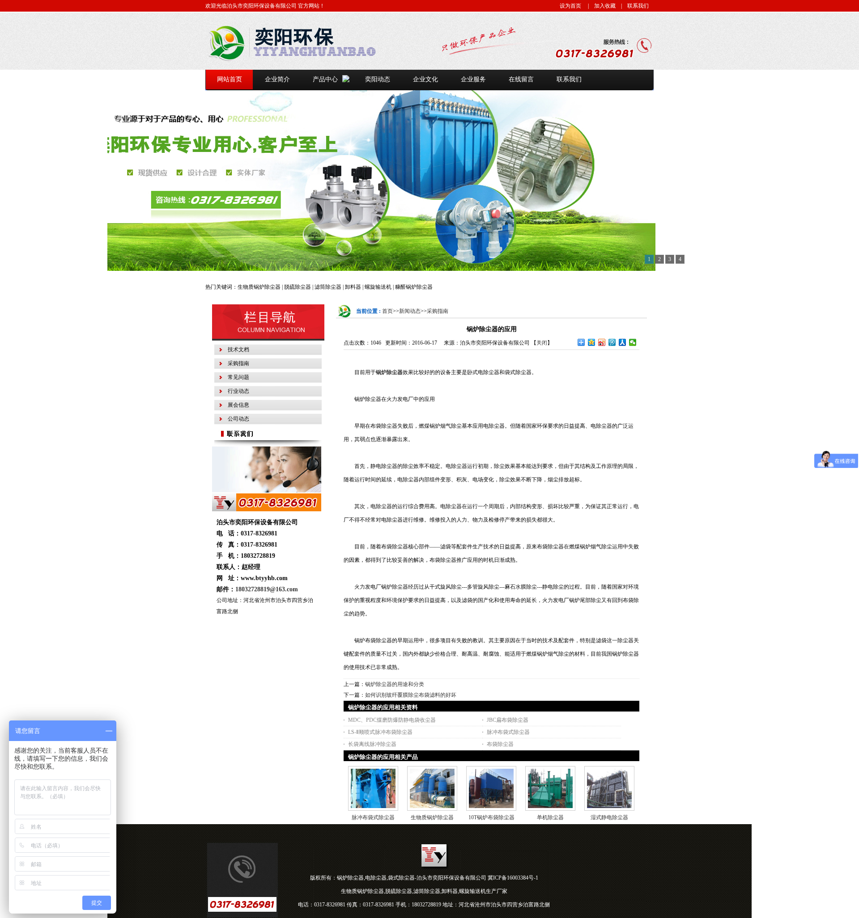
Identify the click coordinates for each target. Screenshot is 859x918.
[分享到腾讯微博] (612, 342)
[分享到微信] (633, 342)
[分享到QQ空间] (591, 342)
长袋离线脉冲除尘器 (372, 744)
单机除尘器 (550, 817)
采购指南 (437, 311)
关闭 (541, 343)
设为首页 (570, 6)
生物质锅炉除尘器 (432, 817)
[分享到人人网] (622, 342)
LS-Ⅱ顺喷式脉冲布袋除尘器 (380, 732)
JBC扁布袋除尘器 (507, 720)
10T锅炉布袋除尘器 (491, 817)
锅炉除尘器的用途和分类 (394, 684)
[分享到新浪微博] (602, 342)
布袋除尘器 (500, 744)
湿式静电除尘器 (609, 817)
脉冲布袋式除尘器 (508, 732)
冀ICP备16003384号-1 (513, 878)
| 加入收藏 (599, 6)
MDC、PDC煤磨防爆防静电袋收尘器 (392, 720)
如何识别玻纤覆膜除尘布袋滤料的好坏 (410, 695)
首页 (387, 311)
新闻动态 (410, 311)
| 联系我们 (632, 6)
